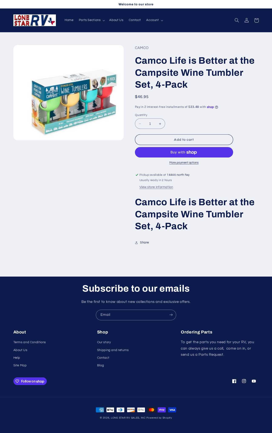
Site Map (20, 365)
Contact (103, 357)
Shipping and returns (113, 350)
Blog (100, 365)
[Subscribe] (171, 315)
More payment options (184, 163)
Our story (104, 342)
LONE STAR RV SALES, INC (128, 418)
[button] (91, 20)
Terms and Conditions (29, 342)
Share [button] (144, 242)
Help (16, 357)
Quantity (141, 115)
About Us (20, 350)
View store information (156, 187)
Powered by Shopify (159, 418)
